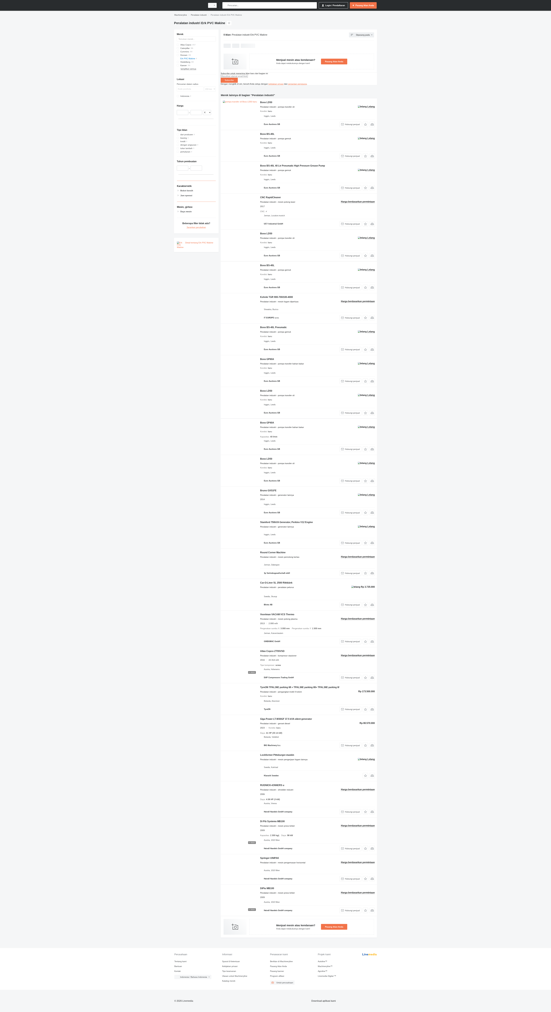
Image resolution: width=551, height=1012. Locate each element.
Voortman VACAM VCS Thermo (277, 614)
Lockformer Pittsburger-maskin (277, 755)
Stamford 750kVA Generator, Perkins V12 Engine (286, 522)
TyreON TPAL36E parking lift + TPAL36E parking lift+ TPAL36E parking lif (299, 687)
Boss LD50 (266, 102)
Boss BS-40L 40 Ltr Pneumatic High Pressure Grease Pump (292, 165)
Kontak (177, 971)
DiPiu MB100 (267, 888)
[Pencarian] (225, 5)
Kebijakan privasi (229, 966)
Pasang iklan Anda (334, 61)
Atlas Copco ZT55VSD (272, 651)
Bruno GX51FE (268, 490)
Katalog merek (228, 981)
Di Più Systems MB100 (272, 821)
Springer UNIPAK (269, 858)
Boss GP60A (267, 359)
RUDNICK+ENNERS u (272, 785)
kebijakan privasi (276, 84)
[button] (365, 124)
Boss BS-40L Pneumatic (273, 327)
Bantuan (178, 966)
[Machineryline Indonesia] (189, 5)
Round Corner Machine (273, 552)
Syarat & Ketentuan (231, 961)
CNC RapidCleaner (270, 197)
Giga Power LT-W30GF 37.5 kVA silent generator (286, 719)
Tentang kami (180, 961)
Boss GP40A (267, 422)
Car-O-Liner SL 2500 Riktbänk (276, 583)
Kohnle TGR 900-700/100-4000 (276, 297)
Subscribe (229, 80)
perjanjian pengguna (297, 84)
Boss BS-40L (267, 134)
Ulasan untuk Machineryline (234, 976)
